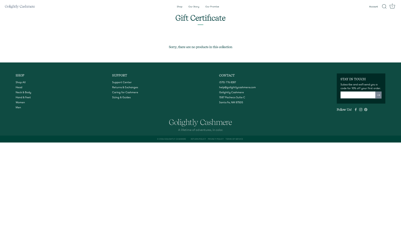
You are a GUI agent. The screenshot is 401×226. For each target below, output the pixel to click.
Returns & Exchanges (125, 87)
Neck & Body (23, 92)
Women (20, 102)
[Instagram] (360, 109)
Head (19, 87)
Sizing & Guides (121, 97)
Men (18, 107)
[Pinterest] (365, 109)
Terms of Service (234, 139)
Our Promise (212, 6)
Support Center (122, 82)
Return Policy (198, 139)
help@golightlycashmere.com (237, 87)
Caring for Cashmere (125, 92)
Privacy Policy (216, 139)
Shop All (21, 82)
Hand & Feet (23, 97)
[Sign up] (378, 95)
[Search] (384, 6)
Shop (179, 6)
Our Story (193, 6)
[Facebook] (355, 109)
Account (373, 6)
